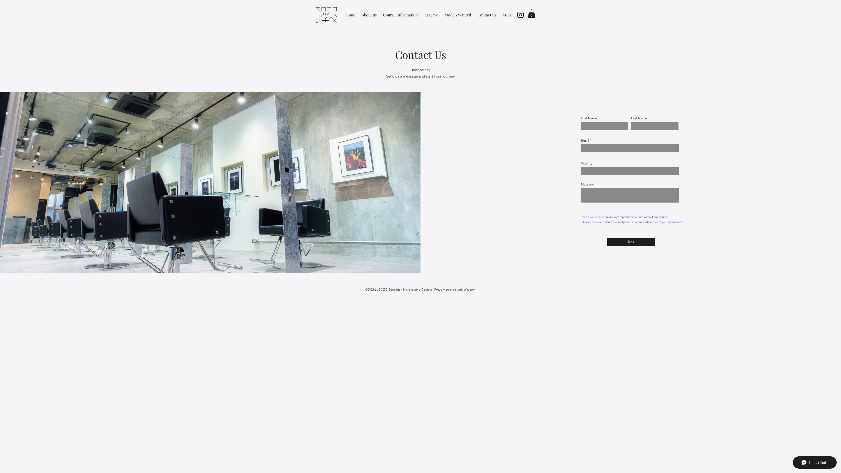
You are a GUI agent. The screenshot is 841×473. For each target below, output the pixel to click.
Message (587, 184)
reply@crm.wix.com (631, 217)
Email (585, 140)
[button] (531, 13)
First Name (589, 118)
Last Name (639, 118)
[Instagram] (520, 15)
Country (586, 163)
